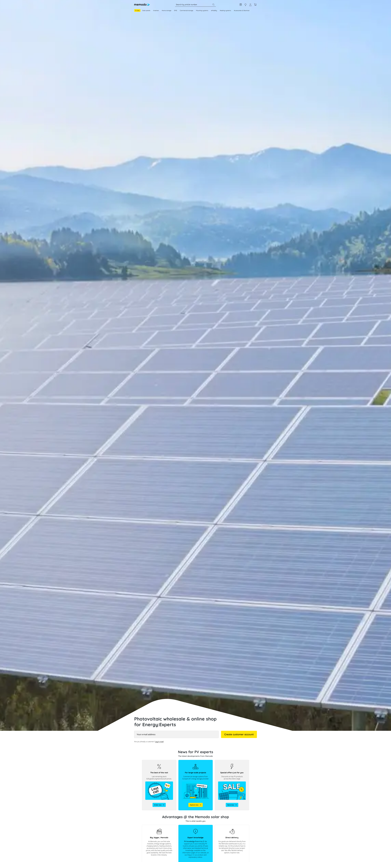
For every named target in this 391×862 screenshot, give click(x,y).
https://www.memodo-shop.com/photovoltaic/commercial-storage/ (193, 762)
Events (240, 4)
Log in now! (159, 741)
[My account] (250, 5)
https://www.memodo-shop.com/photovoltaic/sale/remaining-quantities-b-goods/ (159, 763)
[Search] (213, 5)
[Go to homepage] (142, 4)
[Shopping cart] (255, 4)
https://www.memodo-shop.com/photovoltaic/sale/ (224, 762)
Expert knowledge (245, 4)
